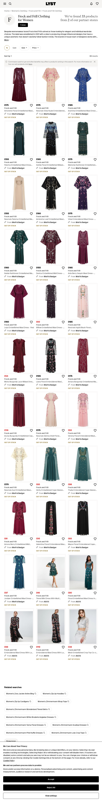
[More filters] (7, 47)
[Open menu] (4, 3)
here (30, 64)
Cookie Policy (8, 760)
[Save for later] (31, 105)
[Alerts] (91, 3)
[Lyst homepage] (51, 3)
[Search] (10, 3)
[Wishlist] (97, 3)
